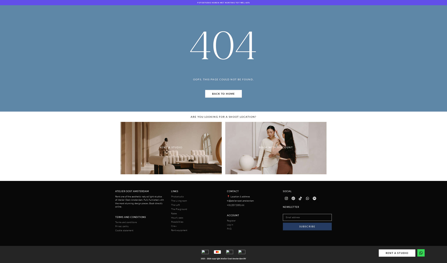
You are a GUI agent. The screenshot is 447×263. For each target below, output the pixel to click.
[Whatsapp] (307, 198)
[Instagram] (286, 198)
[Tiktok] (300, 198)
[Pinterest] (293, 198)
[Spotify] (314, 198)
